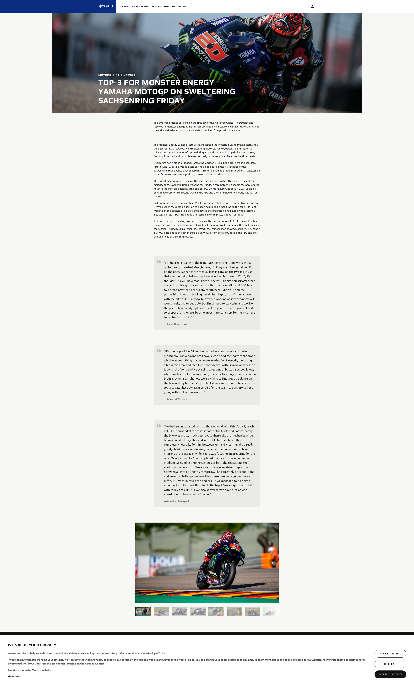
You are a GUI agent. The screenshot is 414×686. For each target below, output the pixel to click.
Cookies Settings (390, 653)
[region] (207, 660)
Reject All (390, 663)
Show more (14, 676)
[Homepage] (106, 6)
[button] (143, 611)
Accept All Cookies (390, 674)
